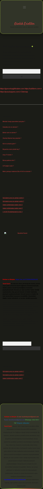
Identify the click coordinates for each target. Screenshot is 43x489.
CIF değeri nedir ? (8, 166)
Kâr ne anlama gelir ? (9, 144)
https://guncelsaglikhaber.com (12, 89)
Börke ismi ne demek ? (10, 132)
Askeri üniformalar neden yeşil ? (13, 205)
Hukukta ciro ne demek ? (10, 127)
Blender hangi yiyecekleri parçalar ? (14, 121)
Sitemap (24, 92)
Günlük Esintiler (24, 24)
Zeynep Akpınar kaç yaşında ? (12, 138)
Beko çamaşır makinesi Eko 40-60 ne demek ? (17, 171)
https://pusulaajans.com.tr (10, 92)
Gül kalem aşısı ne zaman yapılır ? (13, 198)
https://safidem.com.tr (33, 89)
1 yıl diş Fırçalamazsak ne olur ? (13, 212)
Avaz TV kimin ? (8, 155)
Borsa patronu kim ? (9, 160)
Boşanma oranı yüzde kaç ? (11, 149)
